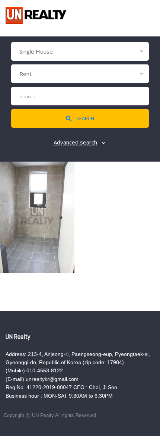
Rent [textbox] (25, 73)
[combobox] (80, 51)
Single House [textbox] (36, 51)
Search (84, 118)
